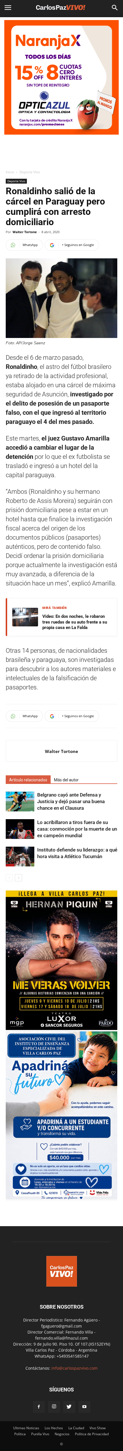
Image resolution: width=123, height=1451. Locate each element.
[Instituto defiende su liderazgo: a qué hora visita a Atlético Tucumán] (20, 856)
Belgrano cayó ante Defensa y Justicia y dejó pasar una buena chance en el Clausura (71, 801)
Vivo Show (98, 1428)
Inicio (10, 172)
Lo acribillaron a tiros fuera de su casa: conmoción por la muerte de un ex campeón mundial (77, 828)
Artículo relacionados (28, 780)
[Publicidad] (61, 77)
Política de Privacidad (92, 1434)
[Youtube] (84, 1407)
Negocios (62, 1434)
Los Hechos (54, 1428)
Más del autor (66, 780)
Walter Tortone (25, 232)
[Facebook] (39, 1407)
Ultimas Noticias (26, 1428)
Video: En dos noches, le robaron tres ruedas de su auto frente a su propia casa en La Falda (74, 622)
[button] (115, 7)
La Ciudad (76, 1428)
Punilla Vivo (40, 1434)
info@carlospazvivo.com (74, 1368)
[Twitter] (69, 1407)
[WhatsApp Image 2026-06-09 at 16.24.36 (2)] (61, 1028)
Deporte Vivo (29, 172)
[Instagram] (54, 1407)
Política (20, 1434)
